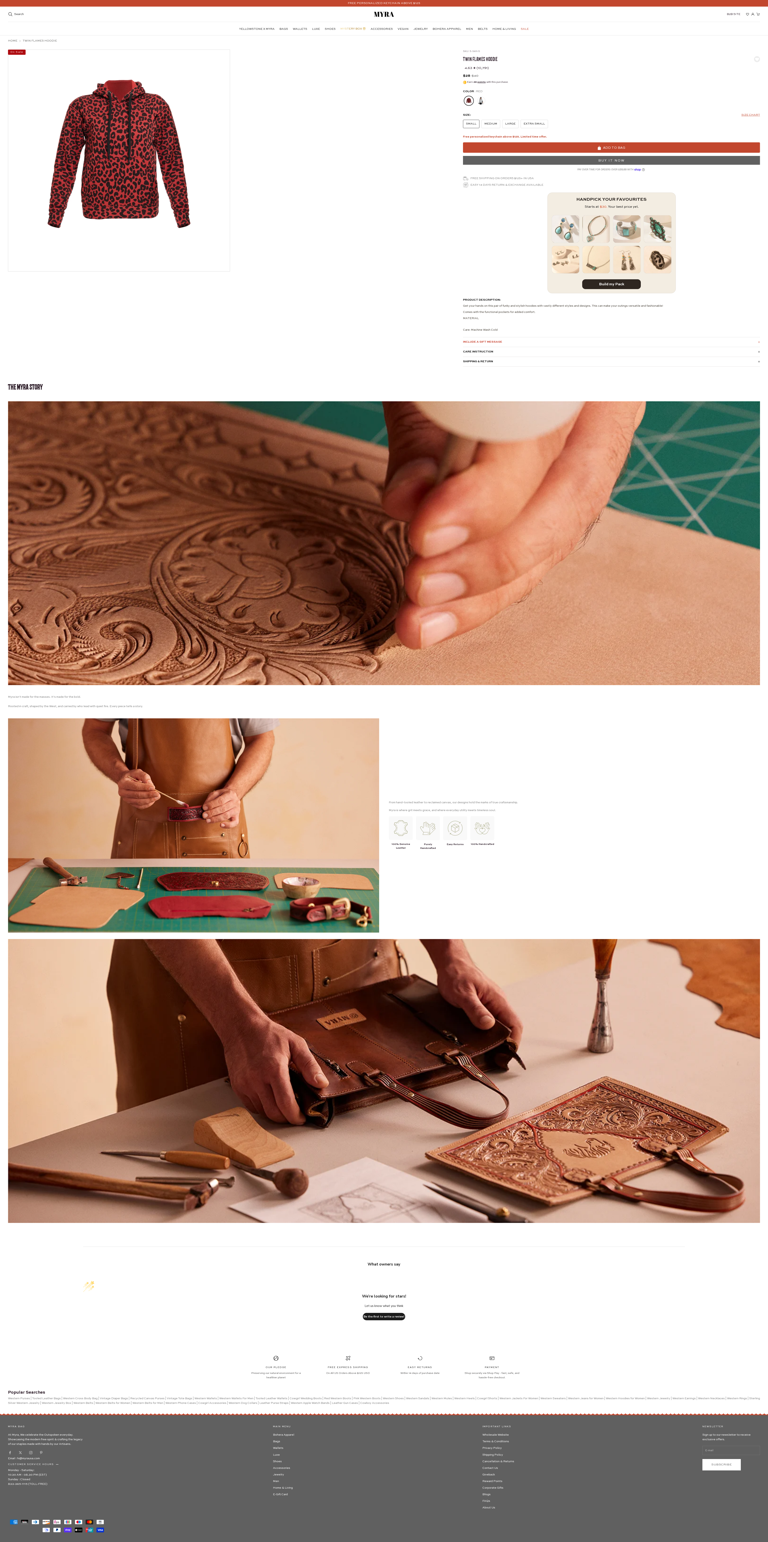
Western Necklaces (711, 1398)
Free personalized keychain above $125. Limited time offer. (505, 136)
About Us (488, 1507)
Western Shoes (393, 1398)
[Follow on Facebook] (10, 1453)
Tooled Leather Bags (46, 1398)
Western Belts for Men (147, 1403)
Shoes (330, 29)
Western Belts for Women (112, 1403)
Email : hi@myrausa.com (24, 1458)
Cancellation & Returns (498, 1461)
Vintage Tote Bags (179, 1398)
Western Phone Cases (180, 1403)
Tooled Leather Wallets (271, 1398)
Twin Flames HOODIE (40, 40)
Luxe (316, 29)
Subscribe (721, 1464)
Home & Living (504, 29)
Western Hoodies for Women (625, 1398)
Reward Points (492, 1481)
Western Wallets (205, 1398)
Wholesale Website (495, 1434)
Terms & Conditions (495, 1441)
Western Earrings (684, 1398)
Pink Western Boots (367, 1398)
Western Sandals (417, 1398)
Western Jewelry (658, 1398)
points (481, 82)
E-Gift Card (280, 1494)
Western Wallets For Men (236, 1398)
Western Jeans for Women (586, 1398)
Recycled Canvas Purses (147, 1398)
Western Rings (737, 1398)
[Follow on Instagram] (31, 1453)
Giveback (488, 1474)
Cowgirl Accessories (212, 1403)
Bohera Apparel (447, 29)
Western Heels (464, 1398)
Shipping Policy (492, 1454)
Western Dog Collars (243, 1403)
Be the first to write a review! (384, 1316)
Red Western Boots (337, 1398)
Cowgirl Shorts (487, 1398)
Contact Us (490, 1468)
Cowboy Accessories (374, 1403)
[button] (750, 115)
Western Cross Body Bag (80, 1398)
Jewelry (420, 29)
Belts (483, 29)
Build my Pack (611, 284)
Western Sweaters (553, 1398)
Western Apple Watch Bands (310, 1403)
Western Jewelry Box (56, 1403)
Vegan (403, 29)
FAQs (486, 1501)
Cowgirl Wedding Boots (306, 1398)
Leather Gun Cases (345, 1403)
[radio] (468, 101)
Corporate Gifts (492, 1487)
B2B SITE (733, 14)
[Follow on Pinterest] (41, 1453)
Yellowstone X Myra (257, 29)
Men (469, 29)
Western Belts (83, 1403)
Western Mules (441, 1398)
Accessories (382, 29)
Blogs (486, 1494)
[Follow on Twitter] (20, 1453)
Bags (283, 29)
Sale (525, 29)
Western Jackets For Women (518, 1398)
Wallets (300, 29)
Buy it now (611, 160)
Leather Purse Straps (274, 1403)
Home (12, 40)
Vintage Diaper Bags (114, 1398)
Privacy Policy (492, 1448)
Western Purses (19, 1398)
